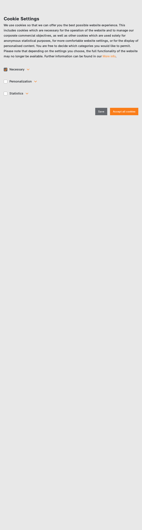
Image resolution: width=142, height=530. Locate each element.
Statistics (16, 93)
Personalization (20, 81)
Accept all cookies (124, 111)
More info (109, 56)
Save (101, 111)
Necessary (16, 69)
